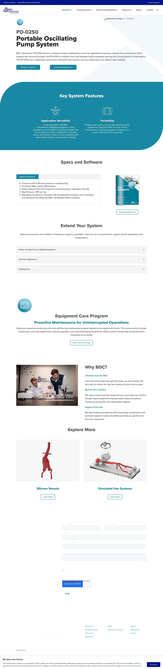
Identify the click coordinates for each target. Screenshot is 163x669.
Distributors (135, 629)
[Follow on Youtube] (145, 650)
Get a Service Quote (81, 342)
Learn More (48, 496)
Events (133, 633)
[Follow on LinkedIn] (140, 650)
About (139, 10)
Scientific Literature (115, 629)
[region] (81, 662)
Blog (110, 626)
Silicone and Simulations (106, 10)
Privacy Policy (137, 666)
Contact (150, 10)
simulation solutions (58, 127)
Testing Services (84, 10)
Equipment (67, 10)
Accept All (153, 664)
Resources (126, 10)
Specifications (27, 176)
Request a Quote (28, 67)
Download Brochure (63, 67)
